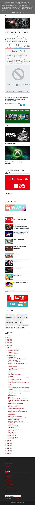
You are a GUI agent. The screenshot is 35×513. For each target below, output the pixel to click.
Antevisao (24, 314)
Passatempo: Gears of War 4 (15, 429)
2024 (8, 339)
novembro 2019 (12, 350)
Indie (14, 320)
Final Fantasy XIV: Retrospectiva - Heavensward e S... (16, 369)
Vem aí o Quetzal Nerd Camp (15, 416)
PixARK (9, 371)
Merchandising (9, 322)
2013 (8, 448)
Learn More (15, 12)
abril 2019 (10, 434)
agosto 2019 (11, 355)
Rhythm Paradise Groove (20, 282)
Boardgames (9, 317)
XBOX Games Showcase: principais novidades (14, 162)
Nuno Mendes (8, 483)
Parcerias (7, 466)
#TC (7, 103)
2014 (8, 447)
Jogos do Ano (20, 320)
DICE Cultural (8, 477)
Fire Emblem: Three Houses (14, 374)
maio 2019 (11, 432)
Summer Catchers (12, 366)
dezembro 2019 (12, 349)
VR (12, 327)
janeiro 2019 (11, 439)
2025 (8, 337)
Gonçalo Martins (9, 479)
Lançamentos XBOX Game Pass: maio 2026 (16, 125)
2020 (8, 345)
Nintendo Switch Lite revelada (15, 403)
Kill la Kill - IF (11, 365)
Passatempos (12, 103)
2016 (8, 443)
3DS (14, 314)
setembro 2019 (12, 354)
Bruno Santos (8, 475)
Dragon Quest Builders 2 (14, 381)
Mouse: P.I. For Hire (10, 143)
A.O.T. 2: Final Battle (12, 406)
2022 (8, 342)
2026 (8, 336)
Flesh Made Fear (18, 268)
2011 (8, 452)
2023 (8, 341)
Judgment (10, 397)
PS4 (16, 325)
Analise (18, 314)
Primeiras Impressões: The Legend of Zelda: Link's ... (19, 401)
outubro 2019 (11, 352)
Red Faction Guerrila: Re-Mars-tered (17, 418)
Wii (15, 327)
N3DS (21, 322)
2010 (8, 453)
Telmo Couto (8, 487)
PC (16, 103)
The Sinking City (12, 427)
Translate (17, 498)
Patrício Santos (9, 484)
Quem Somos (8, 463)
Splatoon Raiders (18, 239)
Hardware (8, 320)
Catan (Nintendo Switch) (14, 410)
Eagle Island (11, 386)
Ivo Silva (7, 481)
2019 (8, 347)
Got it (22, 12)
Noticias (8, 325)
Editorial (19, 317)
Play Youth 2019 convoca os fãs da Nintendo (18, 382)
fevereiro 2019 (12, 437)
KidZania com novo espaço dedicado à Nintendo (17, 412)
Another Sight (11, 414)
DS (14, 317)
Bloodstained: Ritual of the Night (16, 408)
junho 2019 (11, 430)
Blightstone (17, 261)
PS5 (19, 325)
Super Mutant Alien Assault (14, 394)
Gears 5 (10, 31)
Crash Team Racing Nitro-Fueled (16, 421)
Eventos (25, 317)
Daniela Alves (8, 476)
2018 (8, 440)
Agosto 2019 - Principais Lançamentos (17, 363)
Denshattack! (17, 275)
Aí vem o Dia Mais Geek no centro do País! (18, 378)
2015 (8, 445)
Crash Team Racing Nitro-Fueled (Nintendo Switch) (18, 423)
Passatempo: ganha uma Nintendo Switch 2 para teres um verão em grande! (21, 226)
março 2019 (11, 435)
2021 (8, 344)
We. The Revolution (12, 395)
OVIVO (9, 384)
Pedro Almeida (8, 485)
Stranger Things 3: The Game (15, 361)
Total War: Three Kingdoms (14, 405)
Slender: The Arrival (13, 425)
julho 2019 (11, 357)
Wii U (19, 327)
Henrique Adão (8, 480)
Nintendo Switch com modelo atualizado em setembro (18, 391)
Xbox (19, 103)
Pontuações (8, 465)
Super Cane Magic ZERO (14, 419)
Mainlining (10, 376)
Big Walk (15, 253)
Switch (8, 327)
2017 (8, 442)
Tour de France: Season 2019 (15, 379)
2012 (8, 450)
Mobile (16, 322)
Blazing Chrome (12, 373)
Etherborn (10, 389)
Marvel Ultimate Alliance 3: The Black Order (18, 387)
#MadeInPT (8, 314)
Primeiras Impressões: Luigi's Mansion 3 (17, 399)
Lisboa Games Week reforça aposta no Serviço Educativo (17, 359)
